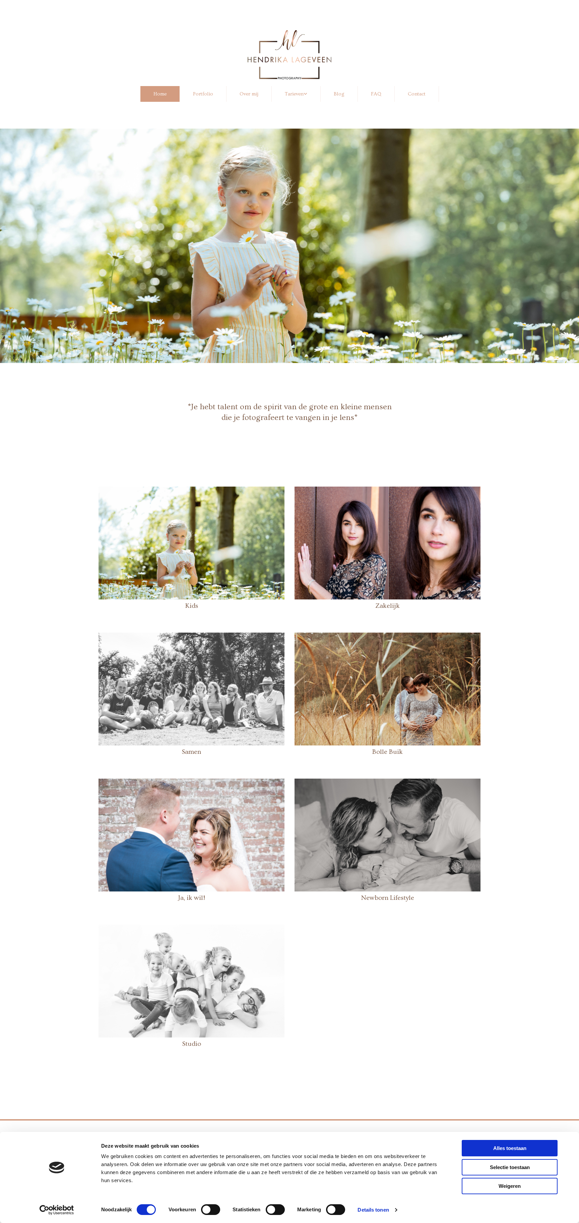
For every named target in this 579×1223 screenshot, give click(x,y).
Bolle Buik (387, 752)
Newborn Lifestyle (387, 898)
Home (160, 94)
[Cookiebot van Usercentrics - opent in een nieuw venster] (56, 1210)
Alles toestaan (509, 1148)
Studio (191, 1044)
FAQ (376, 94)
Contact (417, 94)
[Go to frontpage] (289, 54)
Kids (191, 605)
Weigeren (510, 1186)
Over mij (249, 94)
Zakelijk (387, 605)
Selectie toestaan (510, 1167)
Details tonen (373, 1210)
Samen (191, 752)
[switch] (210, 1209)
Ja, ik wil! (191, 898)
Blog (339, 94)
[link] (296, 94)
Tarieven (294, 94)
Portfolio (203, 94)
